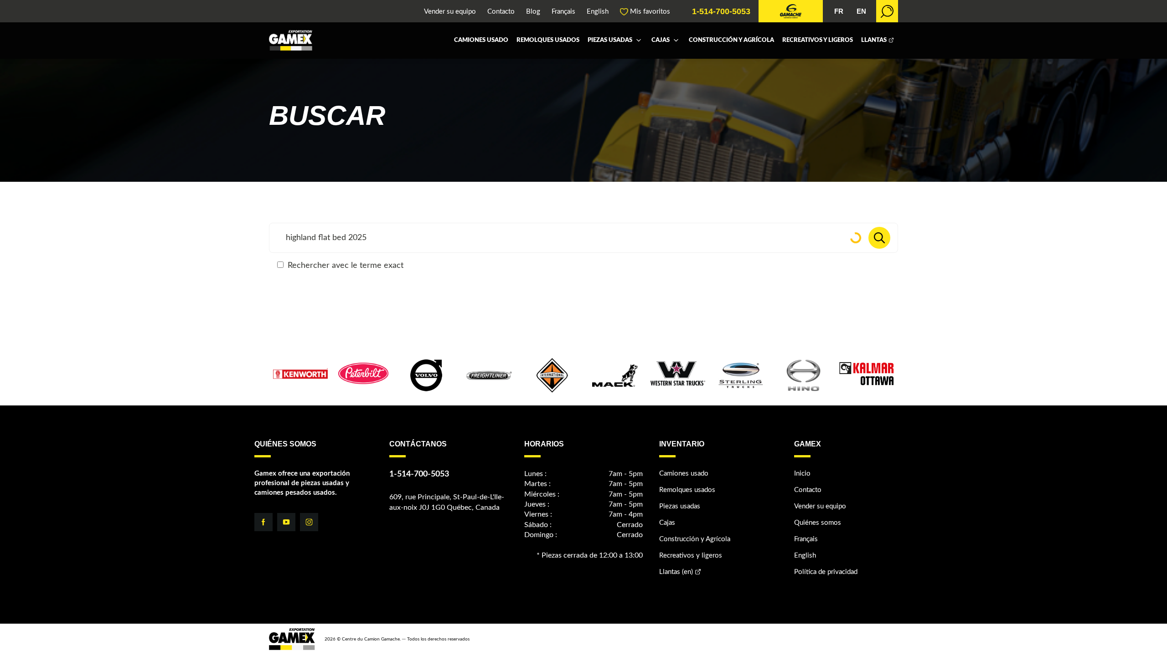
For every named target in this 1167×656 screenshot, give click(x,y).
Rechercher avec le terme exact (344, 265)
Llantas (874, 40)
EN (861, 11)
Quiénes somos (817, 522)
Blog (533, 11)
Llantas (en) (676, 572)
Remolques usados (547, 40)
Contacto (501, 11)
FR (838, 11)
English (598, 11)
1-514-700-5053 (721, 11)
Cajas (660, 40)
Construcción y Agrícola (731, 40)
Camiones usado (481, 40)
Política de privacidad (825, 572)
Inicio (802, 473)
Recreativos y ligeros (817, 40)
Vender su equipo (450, 11)
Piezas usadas (610, 40)
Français (563, 11)
